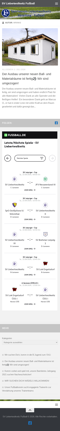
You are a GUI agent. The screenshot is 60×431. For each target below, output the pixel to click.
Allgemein (7, 69)
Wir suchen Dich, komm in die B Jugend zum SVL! (28, 355)
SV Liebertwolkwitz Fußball (18, 3)
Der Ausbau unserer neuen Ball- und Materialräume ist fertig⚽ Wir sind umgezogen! (26, 78)
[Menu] (56, 3)
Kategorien (7, 338)
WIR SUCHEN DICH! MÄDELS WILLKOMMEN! (27, 381)
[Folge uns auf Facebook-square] (56, 123)
